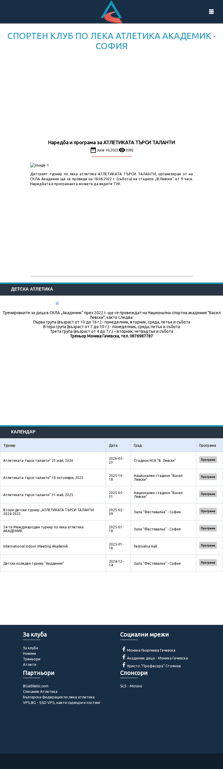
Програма (208, 459)
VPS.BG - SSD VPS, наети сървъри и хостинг (61, 702)
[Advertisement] (111, 96)
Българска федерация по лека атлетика (59, 697)
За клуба (30, 648)
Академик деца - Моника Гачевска (157, 658)
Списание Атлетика (40, 691)
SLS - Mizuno (131, 686)
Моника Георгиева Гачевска (151, 650)
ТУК (117, 184)
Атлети (29, 664)
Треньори (31, 659)
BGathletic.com (35, 686)
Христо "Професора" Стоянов (154, 666)
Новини (29, 653)
